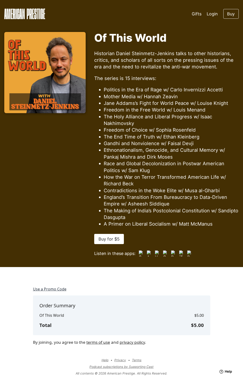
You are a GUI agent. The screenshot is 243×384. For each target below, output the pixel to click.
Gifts (196, 13)
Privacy (120, 360)
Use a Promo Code (49, 289)
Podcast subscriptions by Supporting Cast (121, 367)
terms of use (98, 342)
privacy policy (132, 342)
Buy (231, 13)
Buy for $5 (109, 239)
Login (212, 13)
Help (105, 360)
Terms (136, 360)
